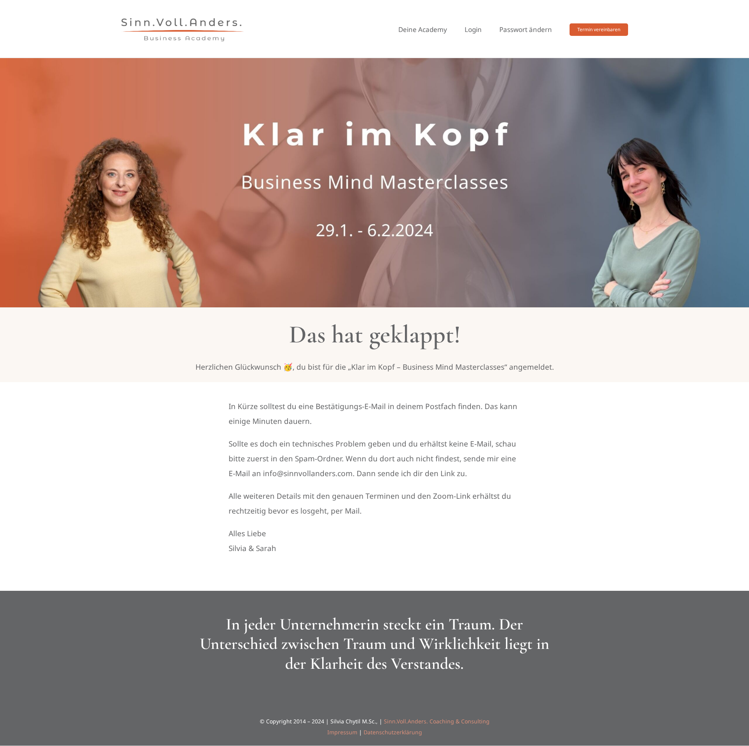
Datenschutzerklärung (393, 732)
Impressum (342, 732)
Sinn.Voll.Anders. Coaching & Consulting (437, 721)
